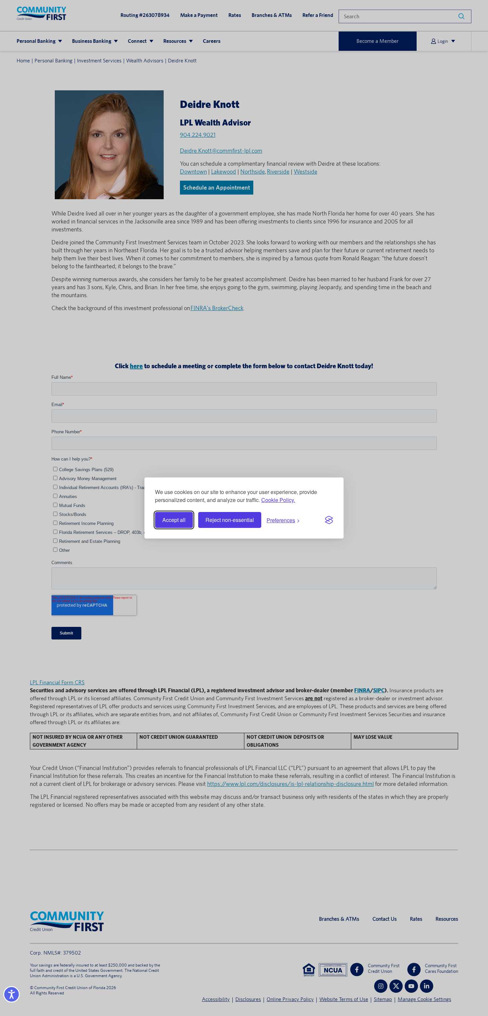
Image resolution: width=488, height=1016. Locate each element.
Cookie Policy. (278, 500)
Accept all (174, 520)
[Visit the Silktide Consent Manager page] (329, 520)
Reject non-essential (229, 520)
